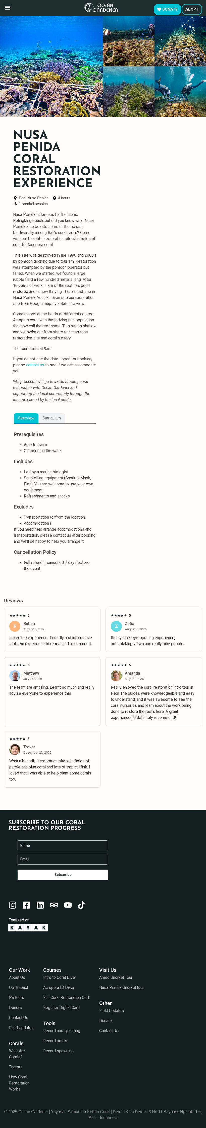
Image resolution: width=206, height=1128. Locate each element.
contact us (35, 365)
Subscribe (63, 875)
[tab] (26, 418)
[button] (7, 7)
